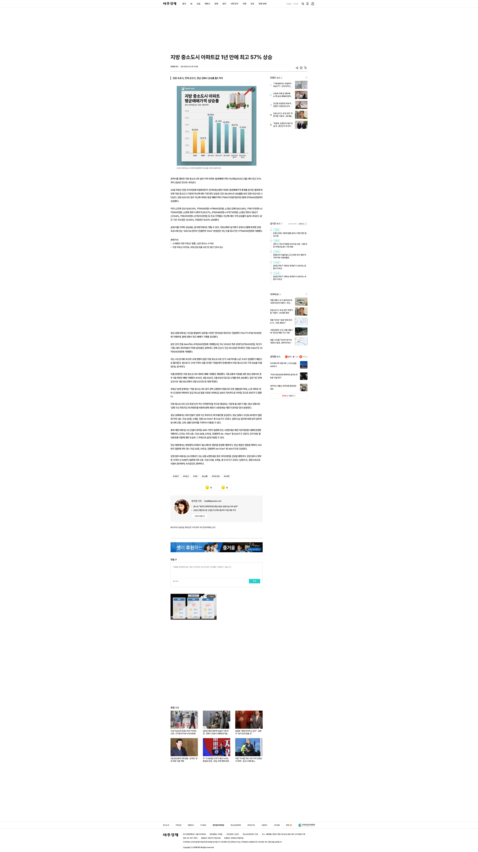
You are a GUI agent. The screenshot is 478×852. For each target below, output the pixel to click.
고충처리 (264, 825)
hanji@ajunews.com (212, 501)
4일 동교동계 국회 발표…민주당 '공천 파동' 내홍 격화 (184, 759)
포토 (252, 3)
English (289, 4)
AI (191, 3)
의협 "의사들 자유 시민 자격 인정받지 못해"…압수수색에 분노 (248, 759)
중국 (184, 3)
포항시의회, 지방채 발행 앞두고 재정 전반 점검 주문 (289, 234)
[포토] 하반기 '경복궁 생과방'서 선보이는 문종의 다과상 (289, 267)
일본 (297, 357)
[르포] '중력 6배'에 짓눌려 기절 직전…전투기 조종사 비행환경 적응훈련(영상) (216, 732)
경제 (216, 3)
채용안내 (191, 825)
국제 (244, 3)
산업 (198, 3)
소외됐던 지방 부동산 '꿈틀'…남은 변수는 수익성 (193, 243)
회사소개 (166, 825)
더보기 (282, 396)
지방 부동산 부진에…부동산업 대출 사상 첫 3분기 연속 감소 (198, 247)
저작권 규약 (251, 825)
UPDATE (301, 224)
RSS (287, 825)
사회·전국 (234, 3)
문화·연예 (262, 3)
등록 (254, 581)
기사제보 (203, 825)
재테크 (207, 3)
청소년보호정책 (236, 825)
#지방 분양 (216, 476)
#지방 (195, 476)
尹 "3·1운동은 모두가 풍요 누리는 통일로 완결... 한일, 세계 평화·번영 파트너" (216, 759)
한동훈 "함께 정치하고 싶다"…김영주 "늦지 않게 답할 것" (248, 732)
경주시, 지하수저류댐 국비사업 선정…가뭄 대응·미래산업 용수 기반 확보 (290, 245)
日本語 (295, 4)
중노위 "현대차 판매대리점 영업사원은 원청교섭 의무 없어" (215, 506)
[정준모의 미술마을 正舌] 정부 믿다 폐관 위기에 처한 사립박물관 (289, 256)
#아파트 (227, 476)
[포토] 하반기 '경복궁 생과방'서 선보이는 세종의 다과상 (289, 277)
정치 (224, 3)
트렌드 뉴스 (275, 77)
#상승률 (205, 476)
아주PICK (274, 294)
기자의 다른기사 (199, 516)
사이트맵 (277, 825)
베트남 (305, 357)
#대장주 (176, 476)
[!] (306, 78)
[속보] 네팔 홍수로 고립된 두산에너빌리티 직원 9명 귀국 (214, 510)
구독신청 (178, 825)
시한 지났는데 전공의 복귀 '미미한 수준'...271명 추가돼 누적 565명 (183, 732)
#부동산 (186, 476)
